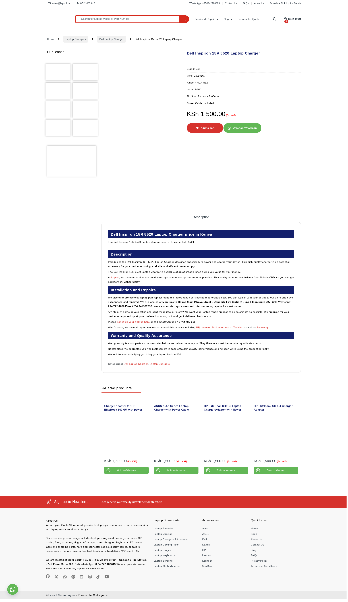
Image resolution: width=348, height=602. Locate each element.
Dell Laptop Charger (111, 39)
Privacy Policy (259, 560)
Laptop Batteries (163, 528)
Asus (228, 327)
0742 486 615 (87, 3)
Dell (214, 327)
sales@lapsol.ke (61, 3)
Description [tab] (201, 217)
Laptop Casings (163, 533)
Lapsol (115, 277)
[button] (242, 127)
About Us (259, 3)
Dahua (206, 544)
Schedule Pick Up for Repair (285, 3)
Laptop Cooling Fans (166, 544)
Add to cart (207, 127)
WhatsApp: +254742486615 (204, 3)
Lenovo (205, 327)
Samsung (263, 327)
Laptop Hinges (162, 550)
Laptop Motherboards (167, 566)
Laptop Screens (163, 560)
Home (50, 39)
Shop (254, 533)
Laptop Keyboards (165, 555)
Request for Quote (249, 19)
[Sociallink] (48, 576)
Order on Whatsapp (245, 127)
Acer (220, 327)
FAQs (246, 3)
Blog (226, 19)
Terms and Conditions (264, 566)
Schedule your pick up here (133, 321)
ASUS (205, 533)
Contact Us (231, 3)
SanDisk (207, 566)
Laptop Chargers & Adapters (171, 539)
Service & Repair (205, 19)
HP (197, 327)
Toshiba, (238, 327)
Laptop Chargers (76, 39)
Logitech (207, 560)
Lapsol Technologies (62, 595)
